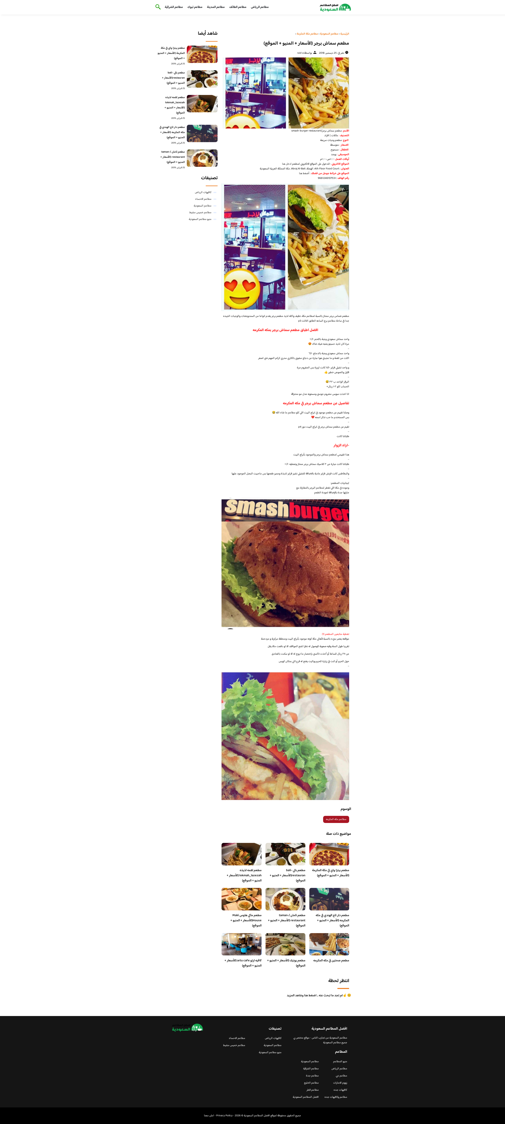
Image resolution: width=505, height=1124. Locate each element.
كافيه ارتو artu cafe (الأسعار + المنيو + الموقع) (243, 963)
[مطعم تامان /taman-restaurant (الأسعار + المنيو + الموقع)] (202, 158)
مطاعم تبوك (194, 7)
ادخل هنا (287, 164)
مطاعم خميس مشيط (200, 212)
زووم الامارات (340, 1083)
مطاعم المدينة (216, 7)
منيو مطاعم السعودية (200, 219)
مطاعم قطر (313, 1090)
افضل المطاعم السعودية (306, 1097)
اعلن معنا (209, 1115)
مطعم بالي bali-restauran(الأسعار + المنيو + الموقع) (287, 875)
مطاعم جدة (312, 1075)
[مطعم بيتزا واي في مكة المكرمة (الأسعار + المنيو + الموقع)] (202, 54)
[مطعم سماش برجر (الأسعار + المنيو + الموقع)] (285, 93)
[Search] (157, 7)
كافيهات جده (340, 1090)
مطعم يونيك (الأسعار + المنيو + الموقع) (286, 963)
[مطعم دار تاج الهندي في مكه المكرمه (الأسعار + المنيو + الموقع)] (202, 133)
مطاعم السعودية (202, 206)
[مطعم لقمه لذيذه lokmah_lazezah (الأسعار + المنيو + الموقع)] (202, 103)
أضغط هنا (304, 173)
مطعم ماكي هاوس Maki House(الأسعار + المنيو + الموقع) (246, 920)
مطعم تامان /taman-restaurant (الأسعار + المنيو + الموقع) (286, 920)
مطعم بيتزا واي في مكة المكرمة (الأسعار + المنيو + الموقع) (330, 873)
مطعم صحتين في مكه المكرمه (331, 960)
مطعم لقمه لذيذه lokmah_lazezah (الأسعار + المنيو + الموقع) (244, 875)
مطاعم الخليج (311, 1083)
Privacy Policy (224, 1115)
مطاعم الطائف (237, 7)
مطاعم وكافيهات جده (336, 1097)
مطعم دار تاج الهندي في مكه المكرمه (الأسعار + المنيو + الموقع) (332, 920)
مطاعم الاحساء (203, 199)
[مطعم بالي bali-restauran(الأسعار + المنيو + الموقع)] (202, 79)
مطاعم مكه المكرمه (336, 819)
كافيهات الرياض (203, 192)
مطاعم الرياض (260, 7)
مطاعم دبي (341, 1075)
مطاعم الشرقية (174, 7)
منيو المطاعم (340, 1061)
